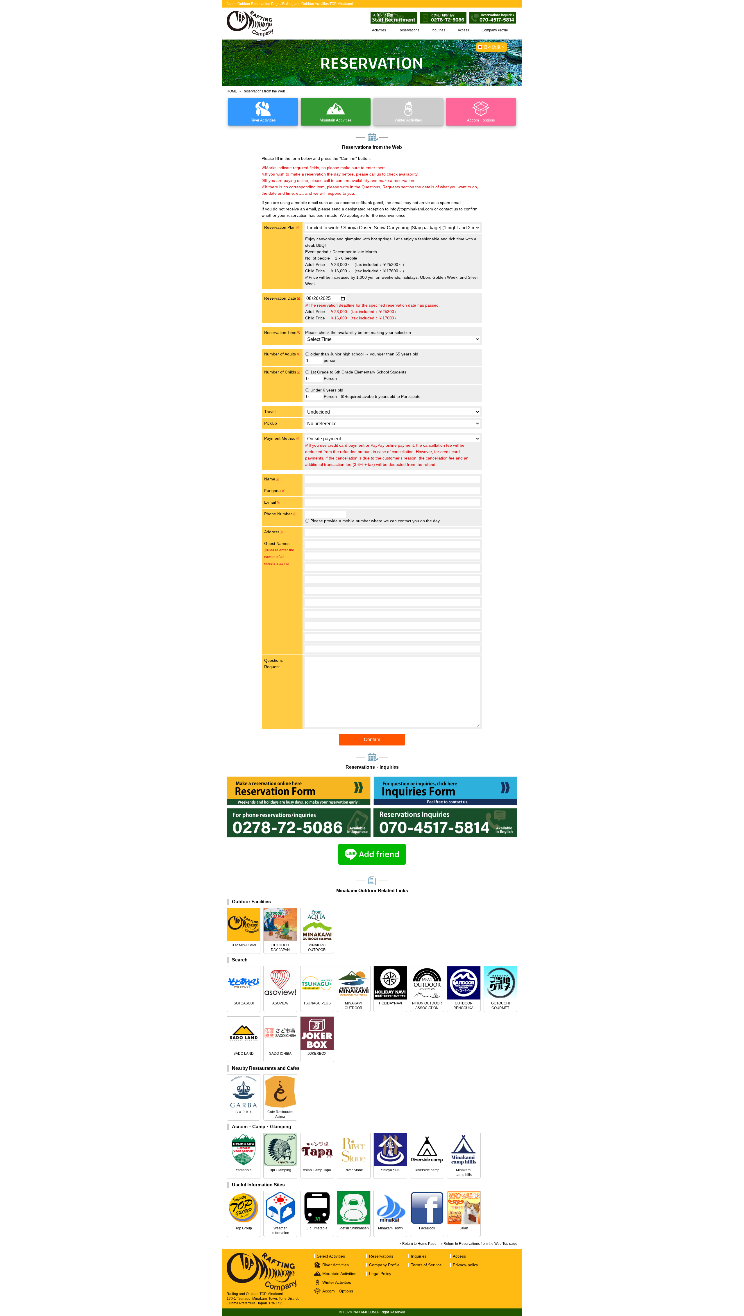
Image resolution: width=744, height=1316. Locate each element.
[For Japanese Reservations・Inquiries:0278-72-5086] (299, 811)
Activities (379, 30)
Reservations (408, 30)
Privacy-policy (465, 1265)
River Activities (335, 1265)
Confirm (372, 739)
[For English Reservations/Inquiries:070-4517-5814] (445, 811)
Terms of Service (426, 1265)
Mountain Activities (339, 1273)
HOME (232, 91)
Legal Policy (380, 1273)
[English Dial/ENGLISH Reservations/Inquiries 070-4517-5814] (492, 14)
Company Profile (495, 30)
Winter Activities (336, 1282)
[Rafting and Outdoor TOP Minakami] (250, 12)
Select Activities (331, 1256)
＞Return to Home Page (418, 1244)
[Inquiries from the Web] (445, 779)
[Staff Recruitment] (394, 14)
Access (463, 30)
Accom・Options (337, 1291)
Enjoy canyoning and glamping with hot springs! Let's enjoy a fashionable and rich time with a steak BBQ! (390, 242)
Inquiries (438, 30)
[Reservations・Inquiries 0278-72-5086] (443, 14)
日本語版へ (494, 46)
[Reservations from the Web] (299, 779)
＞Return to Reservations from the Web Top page (478, 1244)
